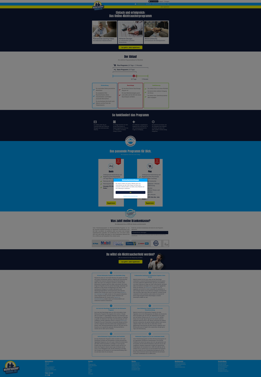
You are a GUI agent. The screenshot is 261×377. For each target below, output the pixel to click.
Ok (130, 192)
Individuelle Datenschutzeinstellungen (130, 196)
